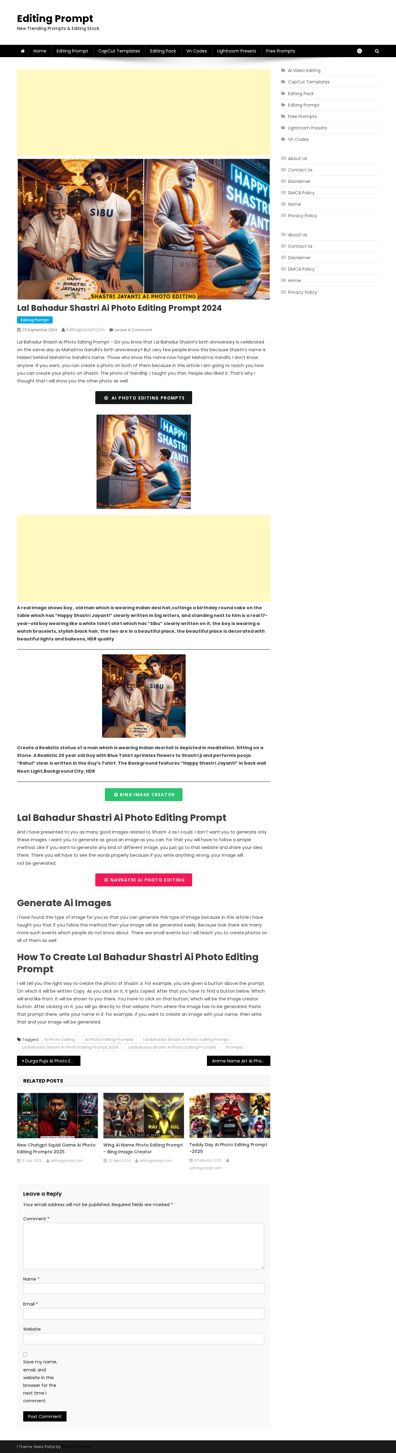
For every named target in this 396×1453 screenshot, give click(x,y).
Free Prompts (280, 51)
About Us (297, 158)
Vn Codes (196, 51)
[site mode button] (362, 51)
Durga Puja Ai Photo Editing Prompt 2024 (52, 1061)
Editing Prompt (55, 18)
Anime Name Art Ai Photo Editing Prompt (241, 1061)
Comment (36, 1219)
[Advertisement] (143, 112)
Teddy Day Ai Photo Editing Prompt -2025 (228, 1148)
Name (31, 1279)
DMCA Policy (301, 193)
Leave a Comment (133, 330)
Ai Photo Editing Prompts (109, 1039)
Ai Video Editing (304, 70)
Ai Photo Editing (59, 1039)
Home (39, 51)
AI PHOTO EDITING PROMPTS (146, 398)
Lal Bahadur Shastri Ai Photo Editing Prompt (186, 1039)
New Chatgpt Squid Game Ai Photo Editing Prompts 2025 (56, 1148)
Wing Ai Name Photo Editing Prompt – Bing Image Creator (143, 1148)
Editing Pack (163, 51)
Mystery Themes (77, 1446)
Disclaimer (299, 181)
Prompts (234, 1047)
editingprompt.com (86, 329)
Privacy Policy (302, 216)
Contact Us (300, 170)
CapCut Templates (119, 51)
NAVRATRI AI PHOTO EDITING (147, 880)
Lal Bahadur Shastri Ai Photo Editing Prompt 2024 (70, 1047)
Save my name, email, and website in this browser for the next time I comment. (40, 1381)
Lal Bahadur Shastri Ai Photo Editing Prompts (172, 1047)
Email (30, 1304)
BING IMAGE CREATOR (146, 794)
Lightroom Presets (236, 51)
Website (32, 1329)
